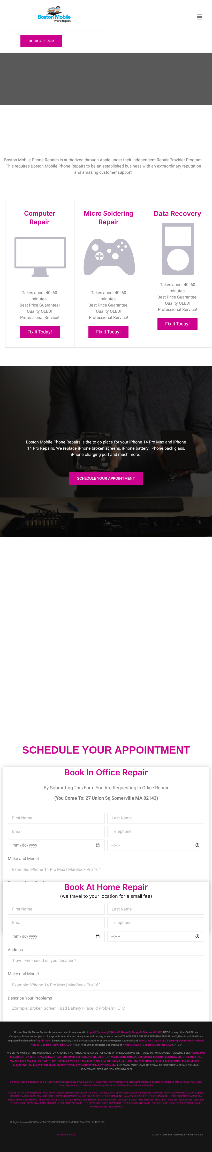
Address (15, 950)
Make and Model (23, 859)
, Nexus (124, 1032)
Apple (90, 1032)
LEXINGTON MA (58, 1061)
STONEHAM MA (27, 1065)
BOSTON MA (70, 1057)
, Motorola (148, 1032)
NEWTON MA (146, 1061)
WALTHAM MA (47, 1065)
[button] (199, 17)
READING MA (178, 1061)
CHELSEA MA (23, 1061)
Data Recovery (177, 213)
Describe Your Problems (30, 998)
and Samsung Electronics (176, 1040)
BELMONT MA (53, 1057)
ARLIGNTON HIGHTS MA (29, 1057)
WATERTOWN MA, (67, 1065)
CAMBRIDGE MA (147, 1057)
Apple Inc (42, 1040)
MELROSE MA (130, 1061)
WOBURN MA (108, 1065)
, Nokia (114, 1032)
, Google (135, 1032)
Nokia (198, 1040)
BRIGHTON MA (106, 1057)
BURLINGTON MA (126, 1057)
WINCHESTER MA (88, 1065)
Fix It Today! (39, 332)
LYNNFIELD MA (77, 1061)
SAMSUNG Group (149, 1040)
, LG (158, 1032)
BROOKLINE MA (87, 1057)
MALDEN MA (94, 1061)
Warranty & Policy (66, 1134)
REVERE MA (162, 1061)
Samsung (102, 1032)
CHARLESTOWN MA (170, 1057)
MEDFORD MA (111, 1061)
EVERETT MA (40, 1061)
